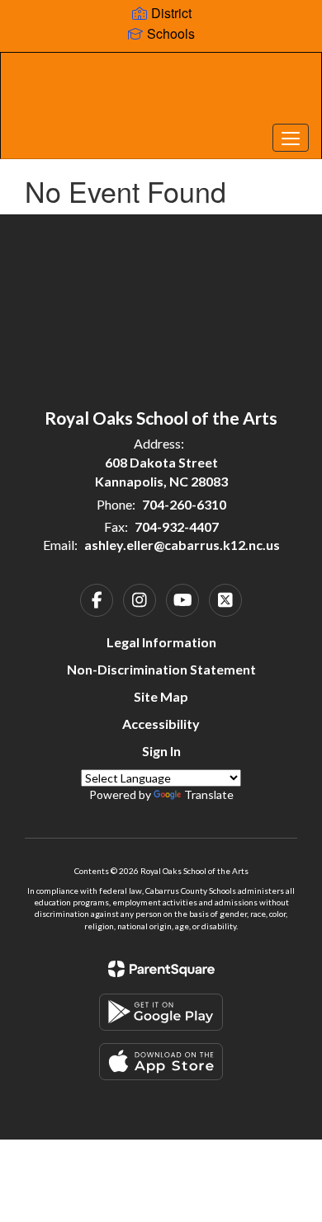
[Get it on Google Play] (161, 1012)
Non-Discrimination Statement (161, 669)
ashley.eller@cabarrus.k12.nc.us (182, 544)
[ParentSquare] (161, 968)
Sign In (161, 751)
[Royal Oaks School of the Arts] (161, 93)
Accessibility (161, 723)
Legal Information (161, 642)
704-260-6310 (184, 504)
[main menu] (290, 138)
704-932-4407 (177, 526)
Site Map (161, 696)
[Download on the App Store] (161, 1061)
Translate (209, 794)
